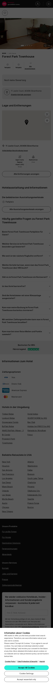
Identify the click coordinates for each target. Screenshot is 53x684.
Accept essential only (26, 679)
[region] (26, 656)
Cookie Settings (26, 673)
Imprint (42, 661)
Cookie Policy (10, 661)
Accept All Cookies (26, 668)
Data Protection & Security (27, 661)
